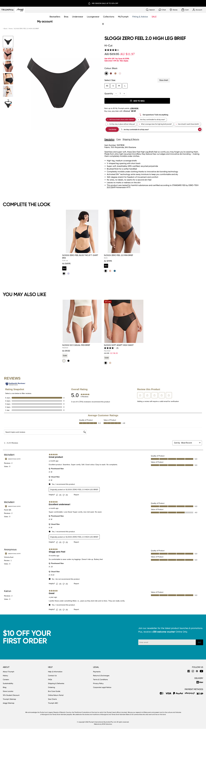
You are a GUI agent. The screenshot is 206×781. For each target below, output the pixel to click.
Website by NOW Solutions (103, 724)
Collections (108, 16)
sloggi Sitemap (8, 703)
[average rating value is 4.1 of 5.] (110, 348)
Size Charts (52, 699)
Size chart (163, 80)
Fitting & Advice (140, 16)
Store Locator (8, 691)
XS (107, 86)
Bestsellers (55, 16)
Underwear (77, 16)
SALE (154, 16)
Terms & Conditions (100, 679)
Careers (6, 679)
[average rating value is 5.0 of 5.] (110, 50)
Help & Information (55, 672)
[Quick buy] (99, 253)
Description (109, 139)
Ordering (51, 687)
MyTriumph (123, 16)
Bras (66, 16)
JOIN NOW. (134, 108)
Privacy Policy (98, 683)
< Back (5, 28)
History (5, 676)
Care (118, 139)
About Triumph (8, 672)
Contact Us (52, 676)
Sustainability (8, 683)
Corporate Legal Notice (102, 687)
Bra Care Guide (54, 691)
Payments (96, 672)
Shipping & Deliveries (56, 683)
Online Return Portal (55, 695)
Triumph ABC (53, 703)
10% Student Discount (11, 695)
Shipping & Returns (131, 139)
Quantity (108, 93)
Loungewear (93, 16)
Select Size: (110, 80)
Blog (4, 687)
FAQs (50, 679)
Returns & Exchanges (101, 676)
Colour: (110, 68)
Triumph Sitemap (9, 699)
